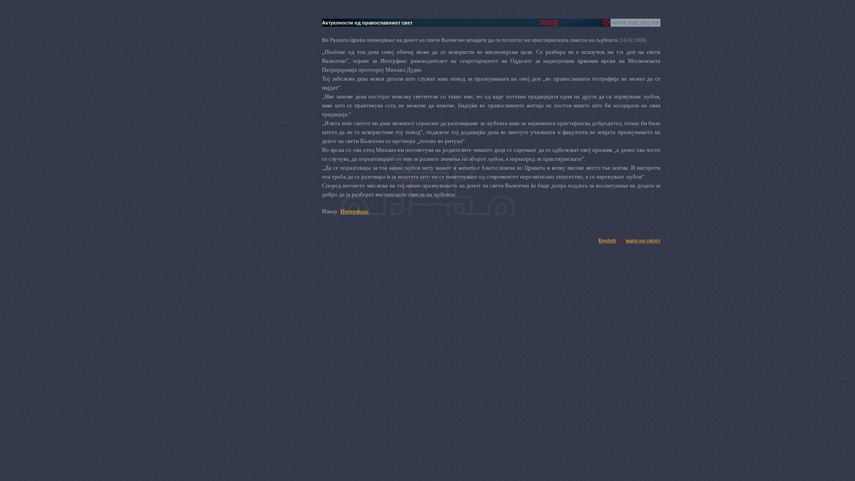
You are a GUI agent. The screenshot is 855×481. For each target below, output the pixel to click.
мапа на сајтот (643, 240)
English (607, 240)
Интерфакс (354, 211)
